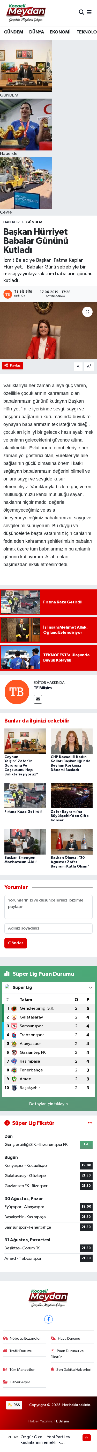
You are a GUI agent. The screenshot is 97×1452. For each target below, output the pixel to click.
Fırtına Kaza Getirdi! (23, 812)
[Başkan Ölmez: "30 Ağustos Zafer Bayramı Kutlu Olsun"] (72, 841)
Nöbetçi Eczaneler (25, 1338)
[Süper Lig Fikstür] (90, 1123)
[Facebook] (48, 1319)
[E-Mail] (38, 699)
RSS (16, 1405)
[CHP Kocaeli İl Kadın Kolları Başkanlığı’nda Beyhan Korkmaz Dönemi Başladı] (72, 741)
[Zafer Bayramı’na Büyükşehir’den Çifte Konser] (72, 796)
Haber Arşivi (20, 1382)
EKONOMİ (60, 32)
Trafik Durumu (20, 1351)
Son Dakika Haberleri (73, 1370)
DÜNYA (36, 32)
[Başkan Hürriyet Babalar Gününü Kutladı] (48, 330)
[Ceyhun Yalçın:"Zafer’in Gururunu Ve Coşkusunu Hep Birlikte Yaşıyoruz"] (25, 741)
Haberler (11, 222)
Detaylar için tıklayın (48, 1104)
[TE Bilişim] (16, 692)
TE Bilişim (43, 688)
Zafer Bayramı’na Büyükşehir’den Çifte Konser (70, 816)
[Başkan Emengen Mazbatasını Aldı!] (25, 841)
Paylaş (15, 365)
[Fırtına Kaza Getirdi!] (25, 796)
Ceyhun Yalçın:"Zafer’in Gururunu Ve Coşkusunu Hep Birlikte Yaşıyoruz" (21, 765)
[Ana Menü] (89, 13)
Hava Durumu (69, 1338)
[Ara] (81, 13)
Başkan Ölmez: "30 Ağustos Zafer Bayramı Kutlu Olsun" (70, 862)
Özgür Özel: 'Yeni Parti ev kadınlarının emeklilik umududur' (45, 1442)
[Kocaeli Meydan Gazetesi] (26, 12)
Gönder (15, 943)
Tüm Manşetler (22, 1370)
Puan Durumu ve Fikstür (67, 1354)
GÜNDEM (13, 32)
